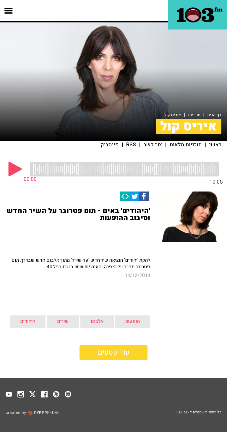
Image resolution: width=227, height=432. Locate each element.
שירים (63, 321)
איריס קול (172, 115)
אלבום (97, 321)
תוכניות (194, 115)
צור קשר (152, 145)
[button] (8, 10)
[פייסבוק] (144, 196)
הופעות (132, 321)
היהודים (27, 321)
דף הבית (214, 115)
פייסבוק (110, 145)
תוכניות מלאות (185, 145)
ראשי (215, 145)
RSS (131, 145)
